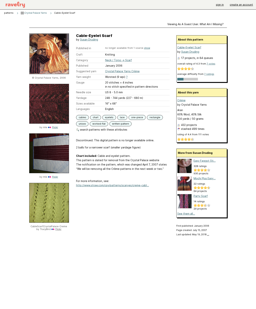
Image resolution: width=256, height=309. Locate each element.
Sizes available (85, 103)
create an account (241, 4)
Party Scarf (201, 196)
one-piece (137, 117)
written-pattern (120, 123)
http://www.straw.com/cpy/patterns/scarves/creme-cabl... (112, 185)
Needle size (83, 92)
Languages (83, 109)
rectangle (155, 117)
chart (95, 117)
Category (82, 60)
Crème (181, 100)
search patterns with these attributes (103, 129)
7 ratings (209, 74)
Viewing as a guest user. (195, 24)
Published (82, 65)
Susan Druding (89, 39)
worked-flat (99, 123)
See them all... (186, 213)
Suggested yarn (86, 71)
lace (122, 117)
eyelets (109, 117)
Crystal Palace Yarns (35, 12)
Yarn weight (83, 76)
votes (211, 63)
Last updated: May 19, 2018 (192, 234)
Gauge (80, 82)
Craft (79, 54)
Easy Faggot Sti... (205, 160)
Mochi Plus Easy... (205, 178)
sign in (220, 4)
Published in (83, 48)
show (147, 48)
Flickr (55, 127)
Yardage (81, 97)
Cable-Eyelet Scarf (189, 47)
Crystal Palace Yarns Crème (122, 71)
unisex (82, 123)
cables (82, 117)
